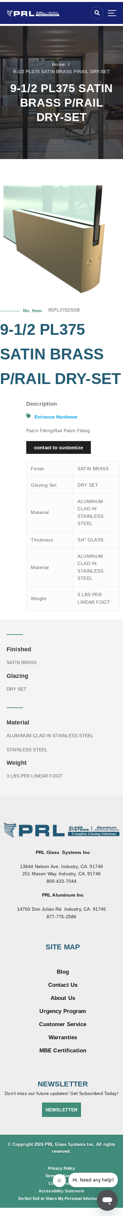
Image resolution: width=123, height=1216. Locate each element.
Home (58, 64)
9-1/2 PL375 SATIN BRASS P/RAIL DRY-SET (61, 71)
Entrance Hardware (55, 416)
